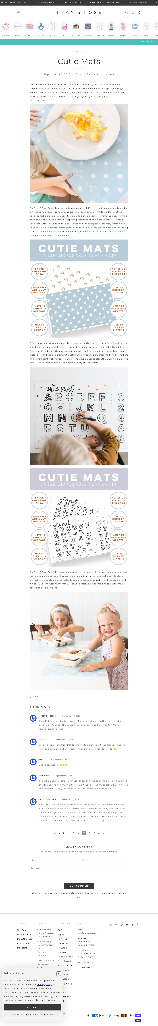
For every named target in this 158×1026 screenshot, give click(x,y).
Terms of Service (117, 893)
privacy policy (44, 984)
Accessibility (64, 996)
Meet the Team (25, 939)
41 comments (105, 74)
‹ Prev (57, 833)
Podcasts (22, 948)
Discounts (63, 943)
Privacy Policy (95, 893)
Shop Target (64, 961)
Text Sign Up (64, 979)
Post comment (79, 886)
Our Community (25, 943)
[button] (126, 12)
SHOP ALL (148, 41)
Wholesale (63, 970)
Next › (101, 833)
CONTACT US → (85, 967)
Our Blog (62, 952)
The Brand (22, 930)
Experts (62, 934)
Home (75, 52)
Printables (63, 948)
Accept (32, 1007)
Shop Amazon (65, 957)
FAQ (60, 930)
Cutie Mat (39, 84)
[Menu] (18, 12)
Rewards (62, 939)
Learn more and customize (32, 1014)
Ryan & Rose (53, 92)
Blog (82, 52)
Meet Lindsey (24, 934)
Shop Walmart (65, 965)
